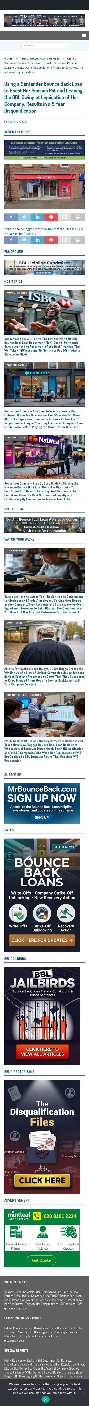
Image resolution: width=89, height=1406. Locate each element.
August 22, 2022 (17, 121)
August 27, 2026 (15, 1341)
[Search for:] (44, 45)
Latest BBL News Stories (22, 1318)
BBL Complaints (15, 1282)
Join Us (31, 234)
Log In (79, 229)
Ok (46, 1399)
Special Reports (16, 1350)
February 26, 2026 (17, 1308)
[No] (83, 1392)
